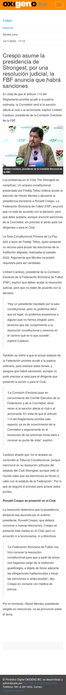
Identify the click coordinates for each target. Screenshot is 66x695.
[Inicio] (25, 5)
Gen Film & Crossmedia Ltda (40, 683)
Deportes (8, 28)
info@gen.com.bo (13, 690)
